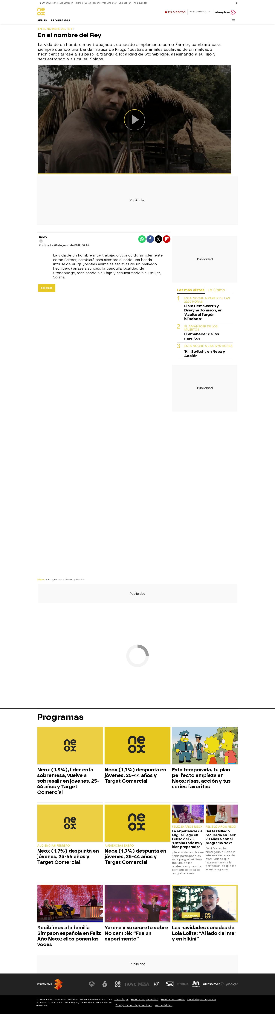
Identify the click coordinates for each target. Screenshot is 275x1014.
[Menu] (233, 20)
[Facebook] (41, 241)
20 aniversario (50, 3)
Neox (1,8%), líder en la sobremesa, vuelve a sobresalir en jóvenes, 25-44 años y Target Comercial (68, 781)
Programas (60, 20)
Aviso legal (121, 999)
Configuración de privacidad (133, 1005)
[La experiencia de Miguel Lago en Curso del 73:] (188, 814)
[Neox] (60, 12)
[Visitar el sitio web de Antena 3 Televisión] (91, 984)
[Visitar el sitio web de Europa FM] (182, 984)
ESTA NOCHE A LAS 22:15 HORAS (208, 345)
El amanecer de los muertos (201, 328)
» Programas (54, 579)
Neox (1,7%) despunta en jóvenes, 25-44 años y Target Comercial (135, 775)
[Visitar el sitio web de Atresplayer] (214, 984)
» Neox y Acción (74, 579)
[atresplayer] (225, 12)
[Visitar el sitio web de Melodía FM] (195, 984)
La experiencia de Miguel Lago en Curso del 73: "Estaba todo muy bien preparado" (187, 839)
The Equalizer (140, 3)
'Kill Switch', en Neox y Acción (204, 353)
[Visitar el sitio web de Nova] (130, 984)
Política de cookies (173, 999)
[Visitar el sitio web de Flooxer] (232, 984)
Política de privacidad (144, 999)
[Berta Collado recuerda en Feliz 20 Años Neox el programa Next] (222, 814)
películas (47, 288)
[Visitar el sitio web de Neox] (117, 984)
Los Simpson (66, 3)
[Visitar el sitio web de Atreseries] (156, 984)
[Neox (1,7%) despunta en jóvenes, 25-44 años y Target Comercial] (137, 746)
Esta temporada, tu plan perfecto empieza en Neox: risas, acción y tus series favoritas (201, 778)
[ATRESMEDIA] (49, 984)
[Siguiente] (236, 3)
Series (42, 20)
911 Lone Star (109, 3)
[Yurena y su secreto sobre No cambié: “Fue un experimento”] (137, 904)
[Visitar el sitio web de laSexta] (104, 984)
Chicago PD (124, 3)
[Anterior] (39, 3)
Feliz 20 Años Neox (187, 826)
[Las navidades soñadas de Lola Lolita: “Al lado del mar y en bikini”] (205, 904)
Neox (41, 579)
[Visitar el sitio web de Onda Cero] (169, 984)
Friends (79, 3)
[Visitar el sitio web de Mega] (143, 984)
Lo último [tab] (216, 290)
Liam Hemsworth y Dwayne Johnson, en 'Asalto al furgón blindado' (203, 312)
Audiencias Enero (119, 845)
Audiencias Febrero (53, 845)
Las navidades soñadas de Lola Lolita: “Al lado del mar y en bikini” (204, 933)
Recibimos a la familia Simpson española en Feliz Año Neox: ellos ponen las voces (69, 936)
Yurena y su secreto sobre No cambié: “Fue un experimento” (136, 933)
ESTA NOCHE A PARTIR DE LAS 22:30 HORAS (207, 300)
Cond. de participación (201, 999)
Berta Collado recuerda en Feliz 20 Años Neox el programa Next (221, 837)
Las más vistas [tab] (190, 290)
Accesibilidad (163, 1005)
